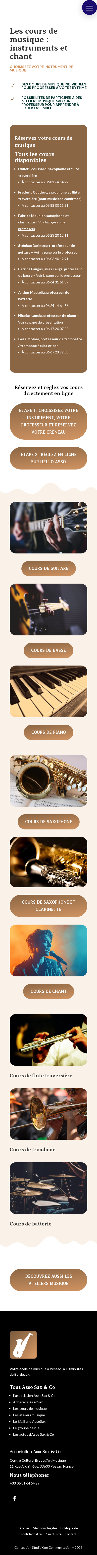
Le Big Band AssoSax (29, 1421)
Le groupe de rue (26, 1428)
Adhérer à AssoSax (28, 1402)
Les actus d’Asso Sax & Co (33, 1434)
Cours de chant (49, 991)
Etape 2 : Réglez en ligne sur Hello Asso (49, 458)
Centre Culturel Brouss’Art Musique (38, 1460)
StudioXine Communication (51, 1548)
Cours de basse (48, 650)
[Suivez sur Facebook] (15, 1498)
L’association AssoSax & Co (34, 1395)
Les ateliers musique (29, 1415)
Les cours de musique (30, 1408)
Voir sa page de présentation (40, 322)
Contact (70, 1534)
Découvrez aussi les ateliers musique (48, 1280)
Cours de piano (48, 732)
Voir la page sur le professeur (56, 252)
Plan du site (53, 1534)
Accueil (24, 1528)
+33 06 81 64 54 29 (25, 1483)
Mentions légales (45, 1528)
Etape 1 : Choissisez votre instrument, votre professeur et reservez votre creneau (48, 421)
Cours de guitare (48, 568)
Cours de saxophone (48, 821)
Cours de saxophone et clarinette (48, 906)
